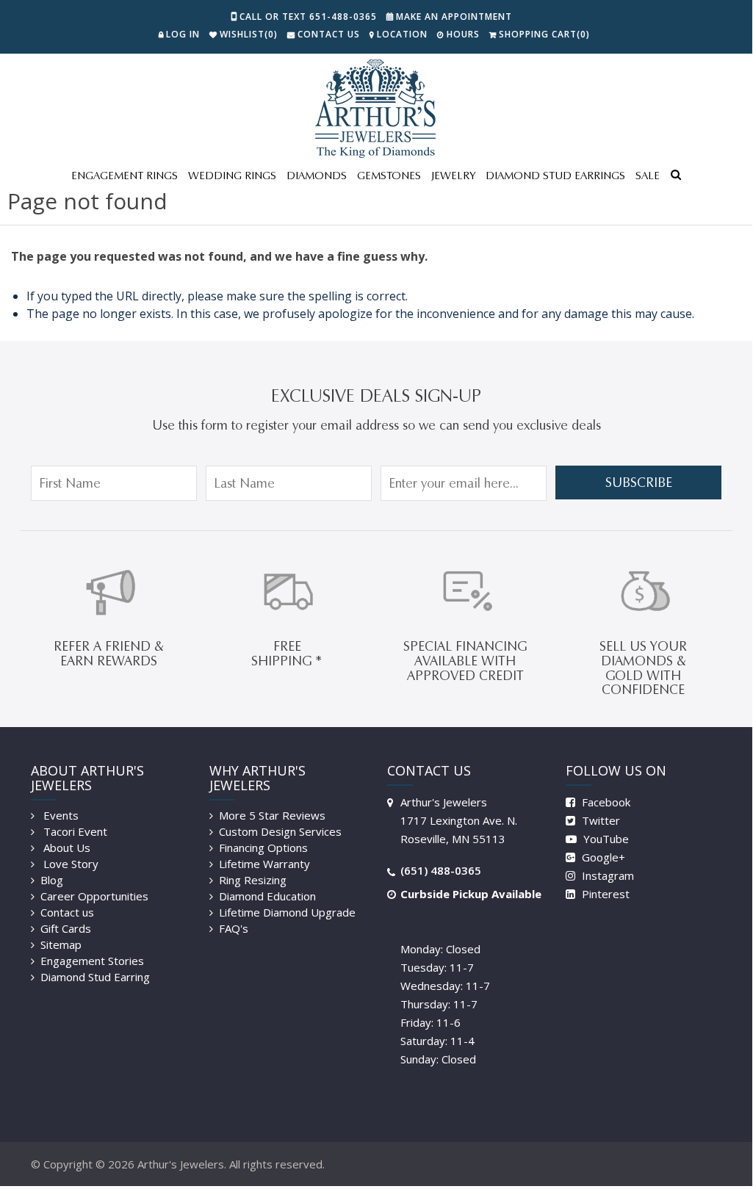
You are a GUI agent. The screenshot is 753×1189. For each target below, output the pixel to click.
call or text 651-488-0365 (308, 16)
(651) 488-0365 (440, 870)
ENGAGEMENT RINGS (124, 175)
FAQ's (233, 928)
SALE (647, 175)
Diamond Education (267, 896)
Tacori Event (73, 831)
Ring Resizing (253, 879)
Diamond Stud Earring (95, 976)
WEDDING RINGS (232, 175)
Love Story (69, 863)
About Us (65, 847)
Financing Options (263, 847)
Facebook (604, 802)
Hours (463, 34)
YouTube (604, 838)
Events (59, 815)
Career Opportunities (94, 896)
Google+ (602, 857)
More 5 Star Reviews (272, 815)
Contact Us (329, 34)
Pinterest (604, 893)
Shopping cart (544, 34)
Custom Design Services (280, 831)
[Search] (676, 176)
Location (402, 34)
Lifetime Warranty (264, 863)
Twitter (599, 820)
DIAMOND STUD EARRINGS (555, 175)
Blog (51, 879)
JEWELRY (453, 175)
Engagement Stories (92, 960)
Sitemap (61, 944)
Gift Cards (65, 928)
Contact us (67, 912)
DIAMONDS (317, 175)
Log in (183, 34)
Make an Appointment (454, 16)
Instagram (606, 875)
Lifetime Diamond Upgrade (287, 912)
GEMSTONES (389, 175)
